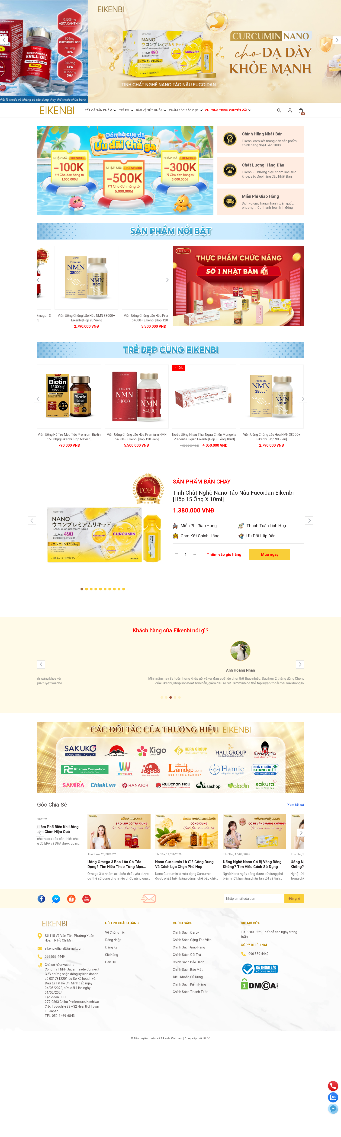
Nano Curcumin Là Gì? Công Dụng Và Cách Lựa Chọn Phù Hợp (202, 864)
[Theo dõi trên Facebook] (41, 899)
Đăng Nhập (113, 940)
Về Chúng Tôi (115, 932)
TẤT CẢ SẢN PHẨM (98, 110)
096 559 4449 (55, 956)
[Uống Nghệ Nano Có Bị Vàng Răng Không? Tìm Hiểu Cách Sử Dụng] (271, 831)
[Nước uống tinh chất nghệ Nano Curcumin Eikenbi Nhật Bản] (170, 51)
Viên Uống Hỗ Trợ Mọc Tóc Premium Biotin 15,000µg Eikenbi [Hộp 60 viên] (69, 437)
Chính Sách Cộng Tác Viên (192, 940)
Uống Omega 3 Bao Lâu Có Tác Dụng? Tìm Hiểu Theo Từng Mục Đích (133, 864)
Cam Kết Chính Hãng (200, 535)
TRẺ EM (124, 110)
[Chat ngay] (56, 899)
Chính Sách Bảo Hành (188, 962)
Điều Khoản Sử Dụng (188, 977)
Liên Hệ (110, 962)
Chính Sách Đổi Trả (187, 955)
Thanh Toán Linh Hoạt (267, 525)
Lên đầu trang (326, 1134)
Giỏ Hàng (111, 955)
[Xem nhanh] (69, 272)
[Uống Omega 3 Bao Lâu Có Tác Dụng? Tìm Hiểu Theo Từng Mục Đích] (136, 831)
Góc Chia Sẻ (52, 804)
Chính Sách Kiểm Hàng (189, 984)
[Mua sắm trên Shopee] (71, 898)
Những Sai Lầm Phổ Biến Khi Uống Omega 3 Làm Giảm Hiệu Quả (66, 829)
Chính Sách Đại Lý (186, 932)
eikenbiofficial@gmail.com (64, 948)
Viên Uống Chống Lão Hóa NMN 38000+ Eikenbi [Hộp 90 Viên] (69, 318)
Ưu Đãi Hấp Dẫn (261, 535)
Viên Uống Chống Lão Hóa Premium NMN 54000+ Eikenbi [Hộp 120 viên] (136, 318)
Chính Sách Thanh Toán (190, 992)
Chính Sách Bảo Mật (188, 969)
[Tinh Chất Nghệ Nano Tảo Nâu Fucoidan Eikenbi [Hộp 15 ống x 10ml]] (102, 534)
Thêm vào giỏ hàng (224, 554)
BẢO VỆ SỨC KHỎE (149, 110)
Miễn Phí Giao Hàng (199, 525)
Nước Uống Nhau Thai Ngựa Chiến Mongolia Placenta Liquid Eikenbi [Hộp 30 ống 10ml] (204, 437)
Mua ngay (270, 554)
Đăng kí (294, 898)
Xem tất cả (295, 805)
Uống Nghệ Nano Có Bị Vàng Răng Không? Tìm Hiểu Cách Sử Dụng (269, 864)
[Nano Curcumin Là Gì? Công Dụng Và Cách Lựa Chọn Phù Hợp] (204, 831)
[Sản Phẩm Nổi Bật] (238, 286)
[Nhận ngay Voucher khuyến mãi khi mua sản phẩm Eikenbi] (125, 170)
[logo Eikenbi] (54, 923)
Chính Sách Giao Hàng (189, 947)
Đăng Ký (111, 947)
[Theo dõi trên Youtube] (86, 899)
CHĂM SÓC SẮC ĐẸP (183, 110)
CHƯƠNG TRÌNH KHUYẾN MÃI (226, 110)
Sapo (206, 1038)
